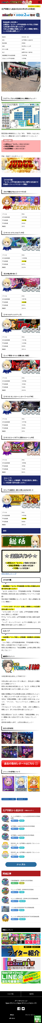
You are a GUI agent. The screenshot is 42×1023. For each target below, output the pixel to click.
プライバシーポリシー (30, 1014)
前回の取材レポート (8, 574)
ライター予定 (10, 994)
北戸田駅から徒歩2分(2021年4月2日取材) (22, 835)
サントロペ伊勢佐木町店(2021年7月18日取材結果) (25, 916)
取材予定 (32, 994)
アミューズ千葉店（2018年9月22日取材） (23, 889)
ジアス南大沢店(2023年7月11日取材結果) (22, 907)
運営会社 (12, 1014)
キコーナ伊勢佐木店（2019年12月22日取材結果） (25, 898)
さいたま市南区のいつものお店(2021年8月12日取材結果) (25, 817)
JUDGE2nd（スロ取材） (9, 799)
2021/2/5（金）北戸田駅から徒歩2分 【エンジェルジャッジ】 (25, 853)
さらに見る (21, 864)
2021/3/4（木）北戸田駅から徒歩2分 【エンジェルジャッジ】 (25, 844)
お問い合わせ (12, 1018)
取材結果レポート (22, 799)
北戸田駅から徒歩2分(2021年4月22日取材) (23, 826)
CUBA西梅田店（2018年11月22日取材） (22, 880)
